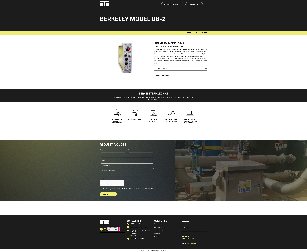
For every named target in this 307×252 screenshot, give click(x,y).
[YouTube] (105, 229)
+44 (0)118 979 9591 (136, 223)
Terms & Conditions (187, 224)
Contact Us (157, 237)
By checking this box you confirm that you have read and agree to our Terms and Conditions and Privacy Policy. (128, 188)
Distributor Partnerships (160, 230)
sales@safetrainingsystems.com (139, 227)
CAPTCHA (102, 178)
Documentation (161, 75)
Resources (157, 233)
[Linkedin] (101, 229)
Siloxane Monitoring (159, 227)
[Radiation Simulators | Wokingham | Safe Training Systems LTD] (104, 4)
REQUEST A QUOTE (172, 4)
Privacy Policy (185, 227)
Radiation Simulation (160, 224)
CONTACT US (194, 4)
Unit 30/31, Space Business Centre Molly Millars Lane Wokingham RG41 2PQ (140, 232)
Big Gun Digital (192, 243)
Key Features (160, 68)
